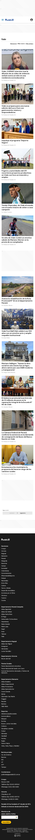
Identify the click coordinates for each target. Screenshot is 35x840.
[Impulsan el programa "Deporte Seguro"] (17, 128)
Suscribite (6, 822)
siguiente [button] (22, 513)
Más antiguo (29, 44)
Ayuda (26, 832)
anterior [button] (12, 513)
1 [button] (17, 513)
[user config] (31, 19)
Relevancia (13, 44)
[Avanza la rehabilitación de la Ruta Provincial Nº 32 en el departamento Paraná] (17, 286)
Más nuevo (21, 44)
